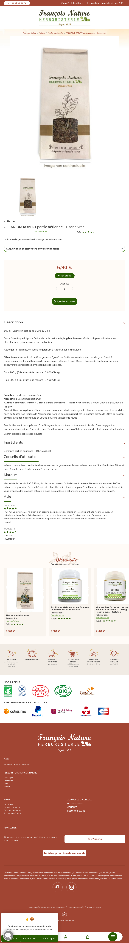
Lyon (6, 783)
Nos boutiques (75, 803)
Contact (72, 807)
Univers (42, 33)
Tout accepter (48, 938)
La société (8, 804)
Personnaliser (29, 938)
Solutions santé (76, 811)
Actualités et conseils (79, 799)
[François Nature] (64, 17)
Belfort (7, 786)
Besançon (8, 777)
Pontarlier (8, 780)
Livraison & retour (12, 807)
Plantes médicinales (55, 33)
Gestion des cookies (94, 907)
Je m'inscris (95, 839)
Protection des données (75, 907)
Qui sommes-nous (12, 810)
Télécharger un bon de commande (64, 853)
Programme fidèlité (12, 813)
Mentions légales (59, 907)
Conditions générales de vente (39, 907)
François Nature (29, 33)
